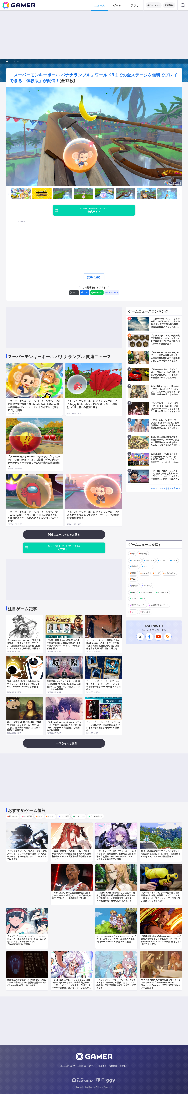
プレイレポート (146, 592)
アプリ (135, 5)
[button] (8, 193)
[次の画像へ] (94, 136)
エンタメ (145, 573)
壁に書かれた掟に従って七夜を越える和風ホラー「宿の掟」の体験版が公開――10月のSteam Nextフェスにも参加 (27, 982)
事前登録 (143, 553)
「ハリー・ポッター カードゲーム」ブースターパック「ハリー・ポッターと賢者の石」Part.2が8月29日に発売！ (103, 685)
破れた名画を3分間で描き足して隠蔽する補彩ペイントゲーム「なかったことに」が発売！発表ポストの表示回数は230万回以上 (24, 726)
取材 (133, 592)
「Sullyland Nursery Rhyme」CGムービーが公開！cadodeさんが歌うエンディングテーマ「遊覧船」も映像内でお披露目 (64, 726)
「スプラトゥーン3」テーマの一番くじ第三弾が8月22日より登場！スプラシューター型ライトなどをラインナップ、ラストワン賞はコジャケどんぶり (160, 896)
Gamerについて (67, 1066)
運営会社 (124, 1066)
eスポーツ (148, 585)
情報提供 (102, 1066)
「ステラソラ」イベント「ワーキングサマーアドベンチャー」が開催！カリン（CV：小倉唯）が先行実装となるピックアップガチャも (116, 983)
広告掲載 (113, 1066)
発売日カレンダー (138, 605)
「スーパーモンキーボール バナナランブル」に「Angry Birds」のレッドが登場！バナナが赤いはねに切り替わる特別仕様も (92, 404)
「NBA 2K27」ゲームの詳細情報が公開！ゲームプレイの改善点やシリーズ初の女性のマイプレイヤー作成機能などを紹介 (71, 895)
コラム (134, 598)
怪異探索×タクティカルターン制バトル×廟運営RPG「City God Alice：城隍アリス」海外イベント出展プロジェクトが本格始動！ (64, 685)
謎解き (134, 573)
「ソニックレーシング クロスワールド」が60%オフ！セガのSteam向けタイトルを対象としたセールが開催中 (103, 726)
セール (134, 612)
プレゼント (146, 612)
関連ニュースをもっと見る (64, 534)
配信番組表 (169, 5)
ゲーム (117, 5)
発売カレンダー (153, 5)
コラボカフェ (170, 573)
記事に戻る (94, 277)
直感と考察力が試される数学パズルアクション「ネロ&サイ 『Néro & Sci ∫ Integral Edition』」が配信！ (23, 684)
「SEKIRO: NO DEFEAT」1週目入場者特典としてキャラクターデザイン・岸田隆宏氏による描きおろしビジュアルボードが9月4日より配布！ (24, 644)
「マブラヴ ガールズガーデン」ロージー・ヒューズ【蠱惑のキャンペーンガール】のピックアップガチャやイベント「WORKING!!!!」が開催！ (27, 940)
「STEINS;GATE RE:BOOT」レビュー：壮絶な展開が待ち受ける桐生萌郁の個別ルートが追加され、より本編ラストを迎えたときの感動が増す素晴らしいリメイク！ (116, 896)
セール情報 (27, 816)
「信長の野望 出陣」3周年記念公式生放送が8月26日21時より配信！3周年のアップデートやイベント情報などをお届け (63, 644)
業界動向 (134, 585)
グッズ (157, 573)
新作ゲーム (13, 816)
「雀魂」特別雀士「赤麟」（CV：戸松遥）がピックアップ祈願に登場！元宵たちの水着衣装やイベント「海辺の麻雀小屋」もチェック (72, 855)
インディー (135, 560)
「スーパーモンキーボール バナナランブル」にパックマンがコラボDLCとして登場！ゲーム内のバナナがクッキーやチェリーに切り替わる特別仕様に (34, 461)
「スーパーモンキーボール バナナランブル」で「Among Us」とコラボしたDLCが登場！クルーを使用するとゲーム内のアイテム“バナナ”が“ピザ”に (34, 516)
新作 (133, 553)
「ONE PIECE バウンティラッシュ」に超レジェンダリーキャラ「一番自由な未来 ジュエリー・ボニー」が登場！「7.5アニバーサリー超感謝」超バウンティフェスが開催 (72, 985)
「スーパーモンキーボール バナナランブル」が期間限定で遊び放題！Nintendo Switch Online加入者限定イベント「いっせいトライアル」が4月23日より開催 (34, 405)
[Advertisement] (94, 34)
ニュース (99, 5)
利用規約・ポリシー (87, 1066)
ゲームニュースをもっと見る (164, 488)
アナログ (163, 560)
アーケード (149, 560)
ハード (174, 560)
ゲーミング (148, 566)
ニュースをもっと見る (64, 743)
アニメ (134, 579)
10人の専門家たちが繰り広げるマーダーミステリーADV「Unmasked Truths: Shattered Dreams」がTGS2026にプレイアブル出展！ (161, 983)
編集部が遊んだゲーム (159, 605)
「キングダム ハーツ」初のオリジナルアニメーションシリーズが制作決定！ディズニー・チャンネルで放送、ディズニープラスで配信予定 (27, 855)
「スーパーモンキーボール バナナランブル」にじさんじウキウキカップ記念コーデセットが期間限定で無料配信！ (93, 515)
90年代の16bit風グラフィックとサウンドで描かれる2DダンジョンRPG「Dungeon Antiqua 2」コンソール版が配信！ (160, 854)
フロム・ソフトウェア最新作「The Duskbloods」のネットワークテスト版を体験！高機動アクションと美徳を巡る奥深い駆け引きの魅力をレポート (102, 645)
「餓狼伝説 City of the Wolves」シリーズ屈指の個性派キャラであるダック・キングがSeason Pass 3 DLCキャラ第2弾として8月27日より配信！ (161, 940)
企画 (143, 598)
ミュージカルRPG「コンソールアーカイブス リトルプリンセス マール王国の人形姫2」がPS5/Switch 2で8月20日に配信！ (116, 939)
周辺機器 (134, 566)
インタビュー (163, 592)
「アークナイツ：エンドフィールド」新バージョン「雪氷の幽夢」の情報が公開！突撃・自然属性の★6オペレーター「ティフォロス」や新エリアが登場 (116, 855)
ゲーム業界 (64, 816)
